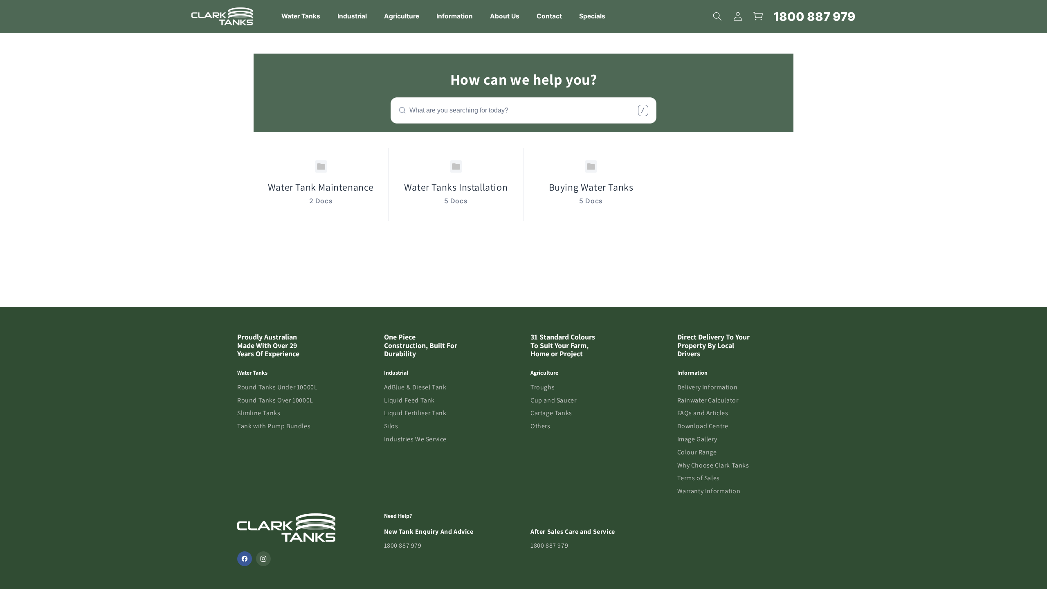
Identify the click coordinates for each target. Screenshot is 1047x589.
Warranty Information (709, 491)
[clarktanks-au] (222, 16)
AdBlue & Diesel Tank (415, 387)
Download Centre (702, 426)
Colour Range (697, 452)
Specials (592, 16)
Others (540, 426)
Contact (549, 16)
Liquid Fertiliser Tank (415, 413)
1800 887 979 (814, 16)
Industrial (352, 16)
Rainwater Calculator (708, 400)
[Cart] (758, 16)
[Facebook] (244, 558)
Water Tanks (300, 16)
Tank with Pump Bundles (273, 426)
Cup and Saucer (553, 400)
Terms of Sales (698, 478)
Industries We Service (415, 439)
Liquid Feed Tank (409, 400)
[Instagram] (263, 558)
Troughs (542, 387)
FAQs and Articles (702, 413)
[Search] (717, 16)
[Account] (737, 16)
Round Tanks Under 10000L (277, 387)
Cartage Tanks (551, 413)
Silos (391, 426)
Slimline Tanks (258, 413)
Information (454, 16)
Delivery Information (707, 387)
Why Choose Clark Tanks (713, 465)
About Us (504, 16)
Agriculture (401, 16)
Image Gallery (697, 439)
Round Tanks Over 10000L (275, 400)
